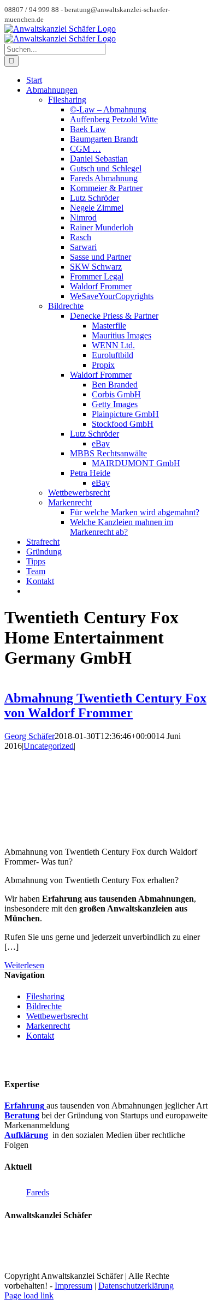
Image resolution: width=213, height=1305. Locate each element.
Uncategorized (48, 745)
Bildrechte (44, 1006)
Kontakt (40, 1035)
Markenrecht (48, 1025)
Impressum (73, 1285)
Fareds (37, 1192)
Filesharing (45, 996)
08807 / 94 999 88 (36, 1256)
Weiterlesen (24, 965)
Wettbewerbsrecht (57, 1016)
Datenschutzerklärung (136, 1285)
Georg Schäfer (29, 736)
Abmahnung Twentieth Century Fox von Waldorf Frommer (105, 705)
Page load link (29, 1295)
